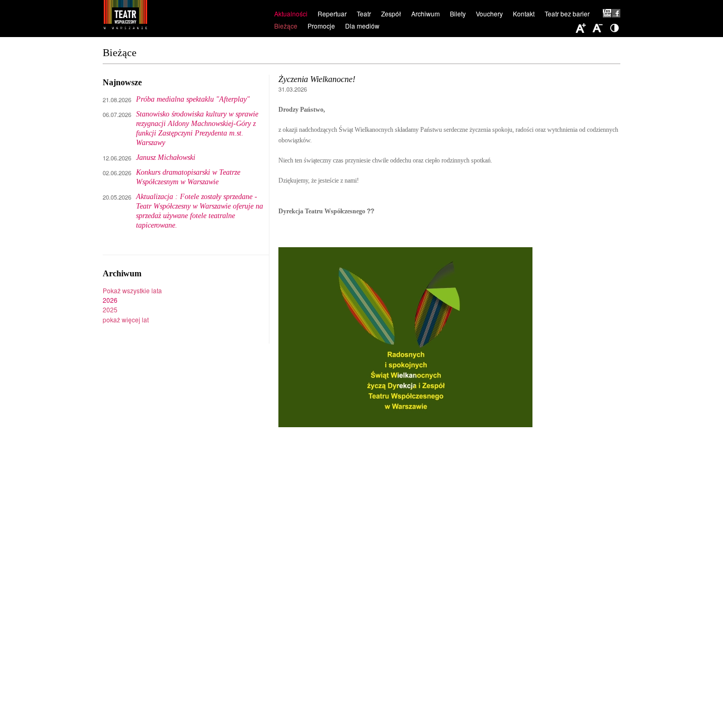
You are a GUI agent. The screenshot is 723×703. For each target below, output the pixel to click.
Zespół (391, 13)
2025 (110, 309)
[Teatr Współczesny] (183, 16)
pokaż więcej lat (126, 319)
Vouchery (489, 13)
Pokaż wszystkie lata (132, 290)
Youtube (607, 13)
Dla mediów (362, 25)
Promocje (321, 25)
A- (597, 28)
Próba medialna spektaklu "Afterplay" (193, 99)
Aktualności (291, 13)
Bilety (458, 13)
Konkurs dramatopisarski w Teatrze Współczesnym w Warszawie (188, 177)
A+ (580, 28)
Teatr (364, 13)
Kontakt (524, 13)
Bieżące (285, 25)
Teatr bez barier (567, 13)
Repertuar (332, 13)
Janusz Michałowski (165, 157)
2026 (110, 299)
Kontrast (614, 28)
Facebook (616, 13)
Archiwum (425, 13)
